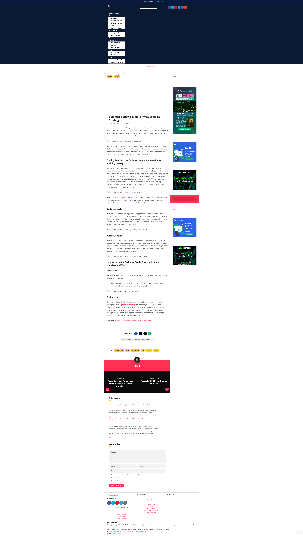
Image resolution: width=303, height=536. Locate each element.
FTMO (112, 25)
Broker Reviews (114, 13)
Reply (110, 417)
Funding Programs (116, 23)
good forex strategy (128, 305)
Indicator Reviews (116, 20)
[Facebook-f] (109, 503)
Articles (110, 76)
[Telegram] (179, 7)
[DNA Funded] (151, 66)
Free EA (113, 45)
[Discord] (182, 7)
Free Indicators (115, 42)
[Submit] (194, 198)
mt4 (143, 350)
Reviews (111, 16)
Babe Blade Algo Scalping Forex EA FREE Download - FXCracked (129, 405)
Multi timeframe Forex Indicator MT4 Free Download (132, 321)
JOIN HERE (160, 1)
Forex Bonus (113, 30)
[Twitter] (172, 7)
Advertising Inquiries (142, 531)
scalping (149, 350)
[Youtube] (175, 7)
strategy (156, 350)
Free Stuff (112, 40)
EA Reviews (114, 18)
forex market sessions (123, 154)
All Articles (113, 55)
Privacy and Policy (113, 531)
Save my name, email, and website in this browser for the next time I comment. (132, 474)
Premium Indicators (115, 38)
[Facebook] (169, 7)
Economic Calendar (116, 60)
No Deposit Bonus (116, 33)
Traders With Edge (116, 28)
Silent (137, 366)
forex (127, 350)
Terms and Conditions (128, 531)
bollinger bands (119, 350)
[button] (151, 11)
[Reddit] (185, 7)
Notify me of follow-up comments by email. (122, 478)
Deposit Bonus (115, 35)
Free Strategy (115, 47)
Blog (110, 50)
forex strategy (135, 350)
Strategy (117, 76)
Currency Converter (117, 62)
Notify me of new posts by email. (120, 481)
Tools (110, 57)
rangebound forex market (129, 197)
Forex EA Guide (115, 52)
